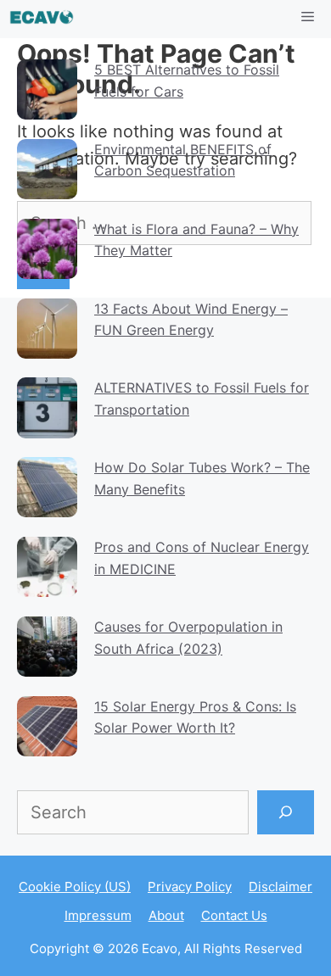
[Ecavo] (41, 17)
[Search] (285, 812)
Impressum (98, 915)
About (166, 915)
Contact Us (234, 915)
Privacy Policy (190, 886)
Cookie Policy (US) (75, 886)
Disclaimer (280, 886)
